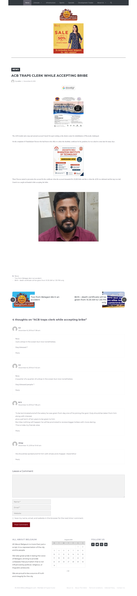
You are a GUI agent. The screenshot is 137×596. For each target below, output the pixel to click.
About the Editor (81, 588)
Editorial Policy (110, 588)
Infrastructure (50, 3)
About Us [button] (100, 3)
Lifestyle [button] (36, 3)
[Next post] (124, 300)
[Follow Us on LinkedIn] (106, 544)
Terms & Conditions (96, 588)
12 (63, 554)
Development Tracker (85, 3)
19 (63, 558)
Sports (61, 3)
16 (82, 554)
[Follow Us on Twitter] (97, 544)
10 (54, 554)
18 (59, 558)
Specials (71, 3)
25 (59, 562)
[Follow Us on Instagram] (101, 544)
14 (73, 554)
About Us (70, 588)
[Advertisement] (68, 258)
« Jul (68, 571)
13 (68, 554)
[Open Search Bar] (111, 2)
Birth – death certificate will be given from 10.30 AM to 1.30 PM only (39, 280)
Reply (17, 353)
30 (83, 562)
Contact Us (121, 588)
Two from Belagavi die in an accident (28, 278)
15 (78, 554)
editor (19, 81)
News (27, 3)
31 (54, 565)
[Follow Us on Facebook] (93, 544)
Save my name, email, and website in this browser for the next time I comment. (49, 518)
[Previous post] (13, 300)
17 (54, 558)
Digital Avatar (50, 588)
